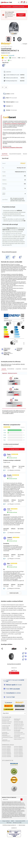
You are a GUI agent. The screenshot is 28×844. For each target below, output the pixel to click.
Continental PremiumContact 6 (6, 735)
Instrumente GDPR (20, 821)
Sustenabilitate (10, 368)
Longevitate (18, 368)
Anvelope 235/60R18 (6, 753)
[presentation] (2, 648)
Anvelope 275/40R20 (18, 753)
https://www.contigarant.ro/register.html (14, 123)
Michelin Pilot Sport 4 (18, 725)
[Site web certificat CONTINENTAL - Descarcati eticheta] (14, 779)
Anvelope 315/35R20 (18, 756)
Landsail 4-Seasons (6, 730)
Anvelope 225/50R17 (18, 747)
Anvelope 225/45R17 (6, 747)
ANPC (12, 821)
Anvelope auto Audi (18, 721)
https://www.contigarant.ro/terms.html (12, 147)
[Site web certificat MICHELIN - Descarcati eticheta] (14, 764)
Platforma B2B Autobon (19, 737)
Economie (24, 368)
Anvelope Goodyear (6, 723)
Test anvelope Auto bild (19, 733)
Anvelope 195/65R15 (6, 749)
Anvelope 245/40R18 (6, 756)
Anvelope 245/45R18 (6, 755)
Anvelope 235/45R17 (18, 746)
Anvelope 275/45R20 (18, 755)
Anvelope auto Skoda (19, 724)
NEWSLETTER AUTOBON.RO (9, 797)
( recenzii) (11, 55)
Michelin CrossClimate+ (19, 728)
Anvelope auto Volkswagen (17, 719)
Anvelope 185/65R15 (6, 750)
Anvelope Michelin (6, 718)
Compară (25, 43)
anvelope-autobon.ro (11, 825)
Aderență (13, 57)
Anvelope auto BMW (18, 722)
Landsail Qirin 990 (6, 725)
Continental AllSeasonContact (6, 740)
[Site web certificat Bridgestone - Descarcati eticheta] (14, 788)
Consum (5, 57)
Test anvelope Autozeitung (17, 736)
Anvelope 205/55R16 (6, 746)
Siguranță (4, 368)
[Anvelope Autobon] (6, 2)
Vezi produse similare (21, 15)
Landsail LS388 (5, 728)
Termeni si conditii (17, 822)
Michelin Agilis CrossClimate (17, 731)
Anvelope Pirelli (5, 720)
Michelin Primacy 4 (18, 727)
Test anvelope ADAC (18, 732)
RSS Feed (9, 822)
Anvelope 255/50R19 (18, 752)
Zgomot (21, 57)
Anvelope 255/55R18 (6, 752)
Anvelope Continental (7, 721)
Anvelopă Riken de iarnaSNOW (14, 664)
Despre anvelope (18, 739)
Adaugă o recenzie (15, 449)
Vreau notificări (6, 821)
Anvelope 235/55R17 (18, 749)
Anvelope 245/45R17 (18, 750)
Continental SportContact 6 (5, 733)
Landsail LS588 (5, 727)
